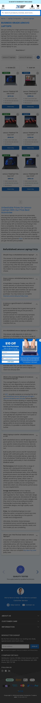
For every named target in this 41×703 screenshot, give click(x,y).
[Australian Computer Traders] (20, 6)
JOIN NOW (10, 361)
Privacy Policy (28, 362)
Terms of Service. (34, 362)
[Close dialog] (40, 339)
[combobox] (20, 13)
